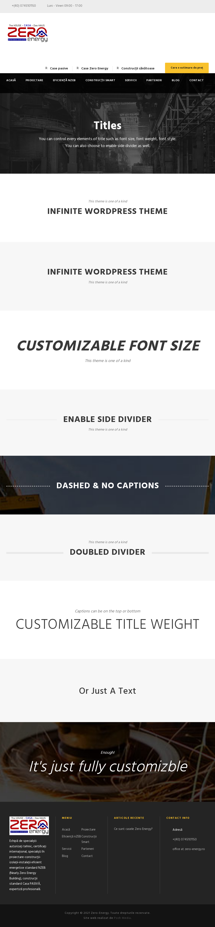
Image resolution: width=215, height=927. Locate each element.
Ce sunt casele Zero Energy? (133, 829)
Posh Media (122, 918)
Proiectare (34, 80)
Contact (196, 80)
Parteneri (154, 80)
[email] (192, 6)
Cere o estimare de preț (187, 68)
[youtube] (207, 6)
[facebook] (199, 6)
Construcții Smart (100, 80)
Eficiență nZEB (64, 80)
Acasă (11, 80)
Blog (176, 80)
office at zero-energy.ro (189, 849)
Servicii (131, 80)
